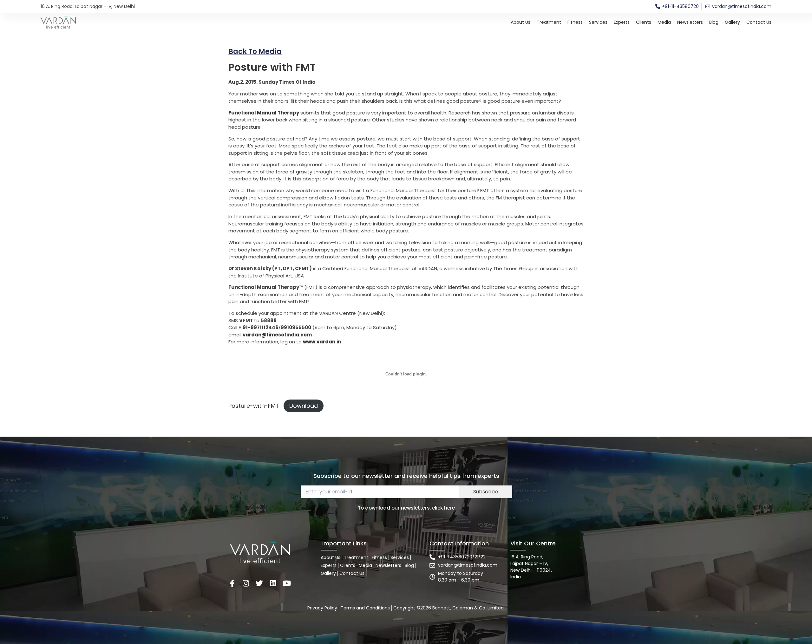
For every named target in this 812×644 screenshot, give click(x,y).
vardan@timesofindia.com (277, 334)
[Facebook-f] (232, 583)
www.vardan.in (322, 341)
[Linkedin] (273, 583)
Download (303, 406)
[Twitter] (259, 583)
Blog (713, 22)
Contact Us (758, 22)
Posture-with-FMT (253, 406)
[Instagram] (245, 583)
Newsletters (690, 22)
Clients (643, 22)
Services (598, 22)
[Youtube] (286, 583)
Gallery (732, 22)
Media (664, 22)
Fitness (575, 22)
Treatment (549, 22)
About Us (520, 22)
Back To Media (255, 51)
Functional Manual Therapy (263, 112)
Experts (622, 22)
